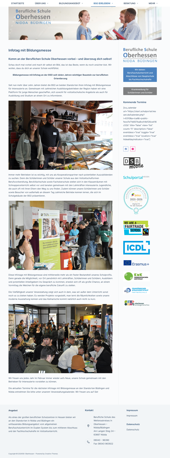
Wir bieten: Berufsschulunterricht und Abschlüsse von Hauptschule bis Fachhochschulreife (140, 74)
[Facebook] (125, 148)
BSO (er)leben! (102, 3)
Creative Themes (51, 454)
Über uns (40, 3)
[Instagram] (132, 148)
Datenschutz (133, 429)
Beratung (129, 3)
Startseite (17, 3)
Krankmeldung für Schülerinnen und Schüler (140, 91)
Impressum (132, 415)
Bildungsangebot (69, 3)
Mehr (152, 3)
